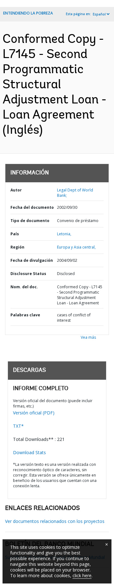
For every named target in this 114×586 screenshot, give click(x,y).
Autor (16, 190)
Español (99, 14)
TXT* (18, 426)
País (14, 234)
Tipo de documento (29, 220)
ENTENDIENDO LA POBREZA (28, 13)
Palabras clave (25, 315)
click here (82, 575)
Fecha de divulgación (31, 260)
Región (17, 247)
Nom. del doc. (24, 287)
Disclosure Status (28, 273)
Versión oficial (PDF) (33, 413)
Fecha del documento (32, 207)
